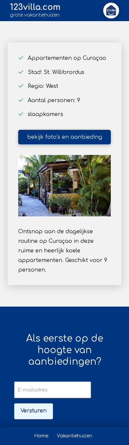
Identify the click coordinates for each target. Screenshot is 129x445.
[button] (111, 11)
